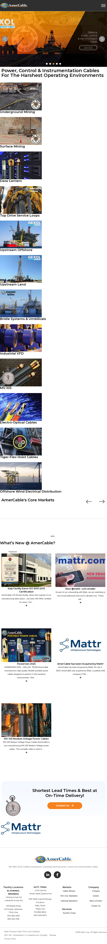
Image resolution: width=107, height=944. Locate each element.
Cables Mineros (69, 891)
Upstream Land (13, 284)
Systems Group (69, 913)
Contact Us (95, 906)
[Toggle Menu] (103, 5)
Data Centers (11, 181)
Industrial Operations (69, 901)
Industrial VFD (12, 353)
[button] (5, 39)
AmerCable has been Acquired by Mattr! (80, 664)
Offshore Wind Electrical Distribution (30, 491)
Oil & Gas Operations (69, 896)
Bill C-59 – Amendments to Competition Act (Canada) (25, 935)
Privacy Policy (10, 939)
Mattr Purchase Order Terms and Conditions (22, 932)
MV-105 (6, 388)
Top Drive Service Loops (20, 215)
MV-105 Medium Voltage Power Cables (26, 738)
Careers (96, 896)
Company (96, 891)
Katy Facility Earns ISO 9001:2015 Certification (26, 590)
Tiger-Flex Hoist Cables (19, 457)
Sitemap (52, 935)
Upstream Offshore (16, 250)
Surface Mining (12, 146)
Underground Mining (17, 112)
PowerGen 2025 (26, 664)
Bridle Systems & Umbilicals (23, 319)
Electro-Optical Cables (18, 422)
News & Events (96, 901)
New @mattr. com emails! (80, 588)
